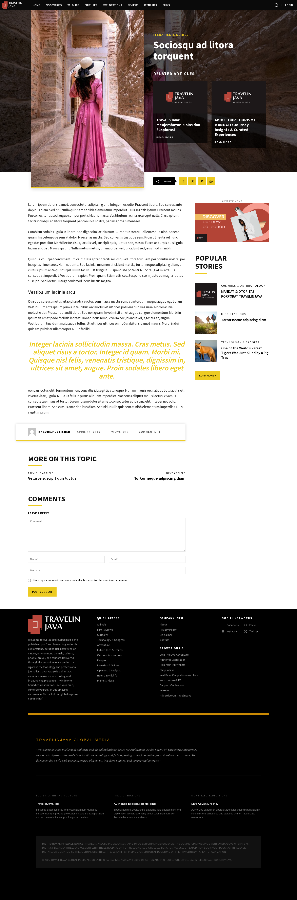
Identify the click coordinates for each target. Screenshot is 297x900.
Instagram (233, 631)
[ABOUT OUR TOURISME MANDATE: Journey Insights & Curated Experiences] (239, 97)
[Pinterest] (202, 181)
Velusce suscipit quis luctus (52, 478)
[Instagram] (222, 631)
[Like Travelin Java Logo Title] (13, 5)
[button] (276, 5)
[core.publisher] (33, 432)
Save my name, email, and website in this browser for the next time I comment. (80, 580)
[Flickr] (245, 625)
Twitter (253, 631)
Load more (206, 375)
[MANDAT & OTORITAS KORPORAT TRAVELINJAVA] (206, 294)
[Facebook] (183, 181)
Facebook (233, 625)
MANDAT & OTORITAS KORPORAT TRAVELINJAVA (241, 293)
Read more (164, 137)
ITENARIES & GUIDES (171, 34)
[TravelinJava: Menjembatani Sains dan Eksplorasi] (180, 97)
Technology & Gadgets (240, 342)
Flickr (252, 625)
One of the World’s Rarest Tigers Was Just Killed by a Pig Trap (245, 353)
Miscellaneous (233, 314)
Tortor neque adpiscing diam (159, 478)
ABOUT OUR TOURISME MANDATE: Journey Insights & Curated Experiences (235, 127)
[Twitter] (192, 181)
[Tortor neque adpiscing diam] (206, 323)
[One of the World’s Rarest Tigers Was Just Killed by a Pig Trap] (206, 351)
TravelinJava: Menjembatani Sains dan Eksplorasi (178, 124)
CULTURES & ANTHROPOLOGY (243, 285)
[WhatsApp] (211, 181)
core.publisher (56, 432)
